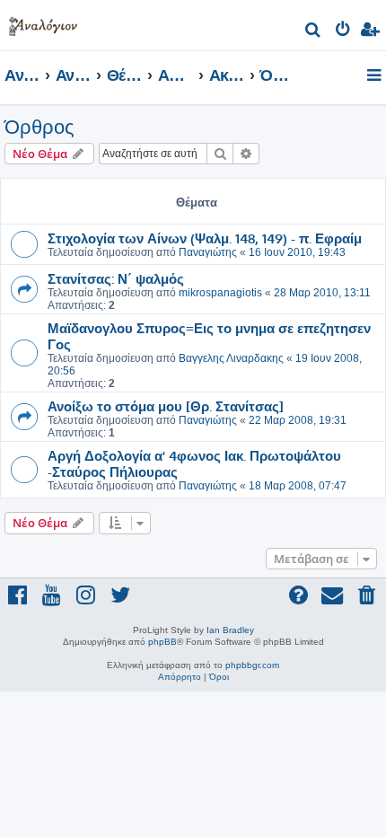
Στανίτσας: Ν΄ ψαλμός (116, 278)
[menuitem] (313, 32)
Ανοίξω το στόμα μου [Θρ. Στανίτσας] (166, 406)
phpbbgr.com (252, 665)
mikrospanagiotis (220, 292)
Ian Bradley (230, 630)
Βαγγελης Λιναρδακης (231, 358)
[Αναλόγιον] (43, 22)
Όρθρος (39, 127)
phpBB (162, 642)
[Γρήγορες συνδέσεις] (375, 76)
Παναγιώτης (208, 252)
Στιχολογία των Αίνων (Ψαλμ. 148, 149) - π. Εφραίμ (205, 238)
